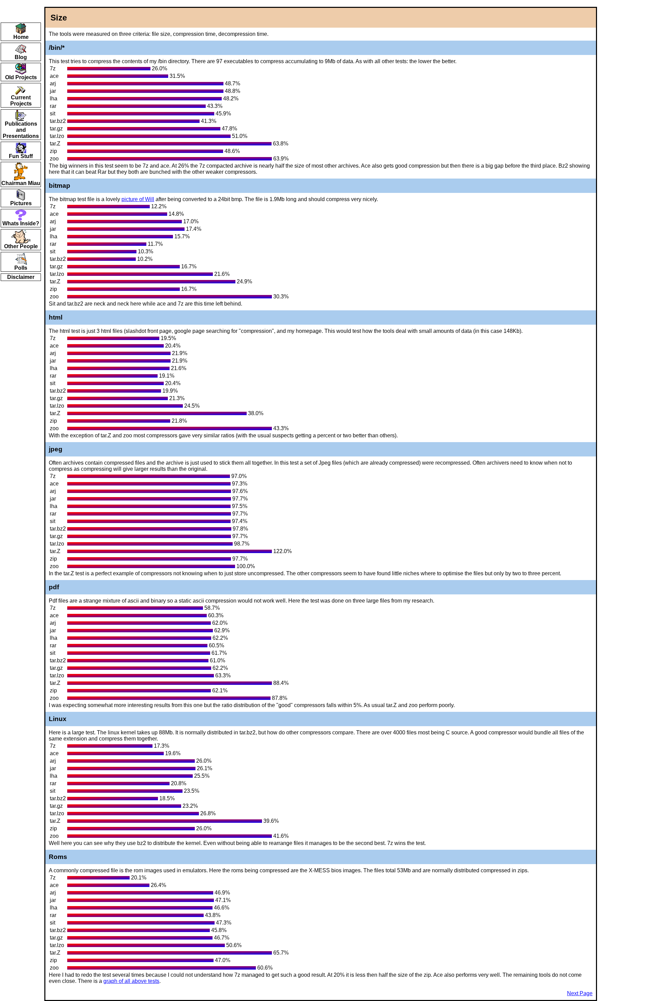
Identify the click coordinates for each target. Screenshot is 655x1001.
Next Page (580, 993)
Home (21, 37)
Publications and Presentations (21, 130)
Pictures (21, 203)
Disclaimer (20, 277)
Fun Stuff (21, 156)
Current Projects (21, 101)
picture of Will (137, 199)
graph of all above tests (131, 981)
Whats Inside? (20, 223)
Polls (20, 268)
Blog (21, 57)
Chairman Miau (20, 183)
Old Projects (21, 77)
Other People (21, 246)
